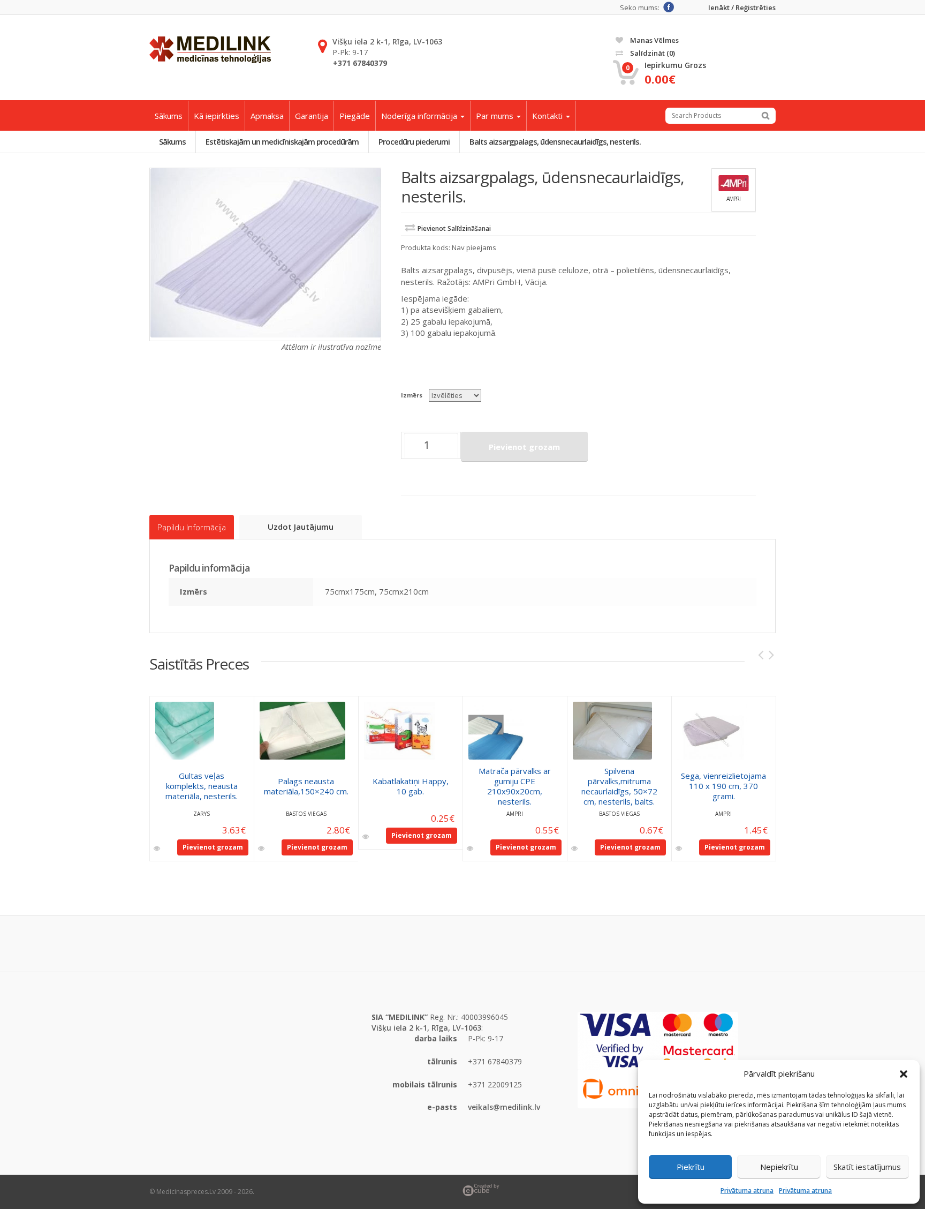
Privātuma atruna (747, 1190)
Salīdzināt (651, 53)
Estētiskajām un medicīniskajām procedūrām (282, 141)
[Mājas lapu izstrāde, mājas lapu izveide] (619, 1190)
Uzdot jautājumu (300, 526)
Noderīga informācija (420, 115)
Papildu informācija (191, 527)
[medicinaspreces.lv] (210, 49)
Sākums (169, 115)
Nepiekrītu (779, 1166)
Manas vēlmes (653, 40)
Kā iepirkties (216, 115)
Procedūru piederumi (414, 141)
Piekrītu (690, 1166)
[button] (903, 1074)
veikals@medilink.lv (504, 1107)
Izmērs (411, 395)
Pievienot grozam (524, 446)
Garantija (311, 115)
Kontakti (548, 115)
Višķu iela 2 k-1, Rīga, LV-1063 (387, 41)
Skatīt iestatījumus (867, 1166)
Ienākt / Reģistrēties (742, 8)
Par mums (495, 115)
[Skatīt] (158, 848)
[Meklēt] (765, 116)
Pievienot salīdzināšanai (454, 228)
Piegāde (354, 115)
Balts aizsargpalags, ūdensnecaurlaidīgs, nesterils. (555, 141)
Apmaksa (267, 115)
